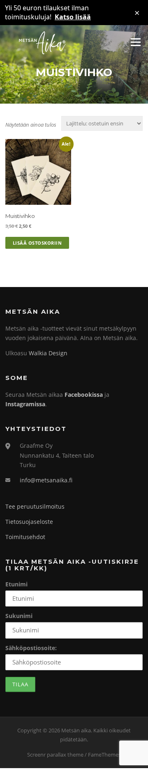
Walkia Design (48, 353)
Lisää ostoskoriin (37, 243)
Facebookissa (84, 394)
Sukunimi (18, 616)
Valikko (135, 42)
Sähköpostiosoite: (31, 648)
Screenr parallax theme (55, 754)
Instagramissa (25, 404)
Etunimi (16, 584)
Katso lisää (73, 16)
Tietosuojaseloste (29, 522)
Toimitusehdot (25, 537)
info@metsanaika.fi (46, 480)
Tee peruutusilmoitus (35, 506)
